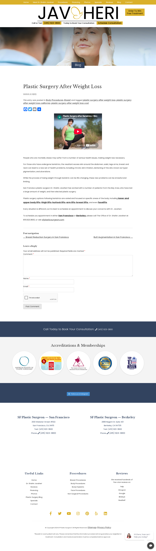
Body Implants (78, 487)
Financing (76, 2)
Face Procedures (78, 490)
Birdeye (122, 497)
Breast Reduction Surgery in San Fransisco (46, 237)
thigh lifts (46, 202)
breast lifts (82, 202)
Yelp (122, 486)
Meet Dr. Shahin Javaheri (43, 2)
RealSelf (122, 500)
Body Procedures (54, 100)
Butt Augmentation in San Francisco (113, 237)
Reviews (109, 2)
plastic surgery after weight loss (99, 100)
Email (26, 286)
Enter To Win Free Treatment (135, 12)
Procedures (63, 2)
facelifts (102, 202)
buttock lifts (58, 202)
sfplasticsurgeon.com (53, 219)
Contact (129, 2)
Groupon (122, 490)
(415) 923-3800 (52, 23)
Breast (67, 100)
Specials (98, 2)
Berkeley (81, 215)
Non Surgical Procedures (78, 494)
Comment (28, 254)
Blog (119, 2)
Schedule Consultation (109, 23)
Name (26, 278)
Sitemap (92, 527)
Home (26, 2)
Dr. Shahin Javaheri (34, 483)
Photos (87, 2)
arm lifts (70, 202)
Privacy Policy (104, 527)
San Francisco (65, 215)
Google (122, 493)
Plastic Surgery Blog (34, 497)
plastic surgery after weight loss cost (70, 103)
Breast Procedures (78, 480)
